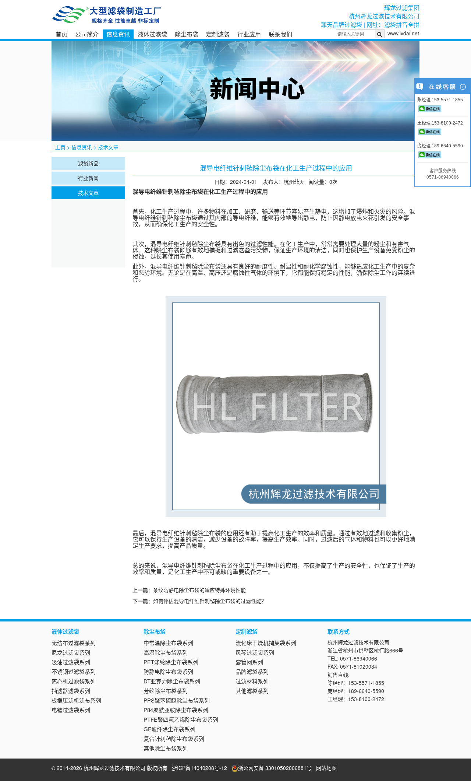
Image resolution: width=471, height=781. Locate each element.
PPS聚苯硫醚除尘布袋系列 (177, 700)
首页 (61, 34)
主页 (60, 147)
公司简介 (87, 34)
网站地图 (326, 767)
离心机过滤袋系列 (74, 681)
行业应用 (249, 34)
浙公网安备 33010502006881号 (275, 767)
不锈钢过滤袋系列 (74, 671)
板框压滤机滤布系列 (76, 700)
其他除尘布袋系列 (166, 748)
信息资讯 (118, 34)
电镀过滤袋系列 (71, 710)
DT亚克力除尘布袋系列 (172, 681)
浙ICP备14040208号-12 (199, 767)
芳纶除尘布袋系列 (166, 690)
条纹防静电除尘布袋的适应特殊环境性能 (199, 589)
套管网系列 (249, 662)
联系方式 (338, 631)
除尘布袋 (186, 34)
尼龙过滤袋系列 (71, 652)
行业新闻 (88, 178)
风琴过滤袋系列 (255, 652)
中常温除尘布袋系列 (168, 643)
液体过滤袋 (152, 34)
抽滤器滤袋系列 (71, 690)
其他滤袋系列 (252, 690)
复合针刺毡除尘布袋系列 (174, 738)
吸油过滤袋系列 (71, 662)
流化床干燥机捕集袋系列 (266, 643)
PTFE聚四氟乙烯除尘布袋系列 (181, 719)
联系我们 (280, 34)
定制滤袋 (218, 34)
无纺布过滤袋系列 (74, 643)
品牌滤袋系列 (252, 671)
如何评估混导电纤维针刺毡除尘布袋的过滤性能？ (209, 601)
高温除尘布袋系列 (166, 652)
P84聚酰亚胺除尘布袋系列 (176, 710)
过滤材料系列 (252, 681)
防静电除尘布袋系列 (168, 671)
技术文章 (108, 147)
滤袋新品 (88, 163)
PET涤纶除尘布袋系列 (171, 662)
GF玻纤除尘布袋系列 (169, 729)
